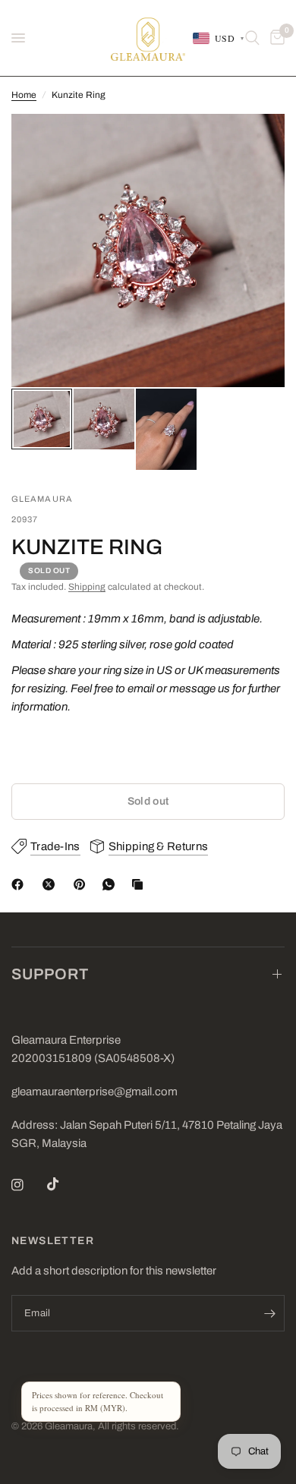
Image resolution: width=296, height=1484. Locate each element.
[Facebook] (20, 884)
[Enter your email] (269, 1313)
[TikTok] (63, 1184)
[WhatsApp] (111, 884)
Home (23, 95)
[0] (275, 38)
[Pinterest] (83, 884)
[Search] (252, 38)
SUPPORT (50, 974)
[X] (52, 884)
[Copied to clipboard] (140, 884)
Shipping (86, 586)
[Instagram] (28, 1185)
